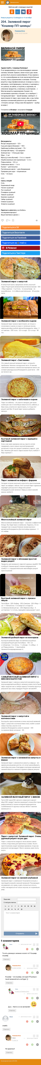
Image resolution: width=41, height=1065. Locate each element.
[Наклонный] (15, 906)
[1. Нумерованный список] (25, 906)
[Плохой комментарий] (27, 949)
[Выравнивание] (18, 909)
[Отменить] (5, 906)
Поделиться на (14, 242)
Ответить (6, 959)
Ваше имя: (7, 899)
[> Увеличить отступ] (31, 906)
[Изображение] (34, 906)
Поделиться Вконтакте (13, 232)
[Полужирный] (12, 906)
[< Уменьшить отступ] (28, 906)
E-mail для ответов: (10, 902)
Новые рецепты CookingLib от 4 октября (16, 18)
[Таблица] (8, 909)
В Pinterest (11, 248)
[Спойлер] (15, 909)
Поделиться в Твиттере (13, 253)
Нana (10, 944)
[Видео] (5, 909)
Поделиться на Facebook (14, 237)
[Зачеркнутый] (18, 906)
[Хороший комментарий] (32, 949)
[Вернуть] (8, 906)
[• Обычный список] (21, 906)
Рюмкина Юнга (20, 31)
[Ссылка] (12, 909)
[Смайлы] (21, 909)
